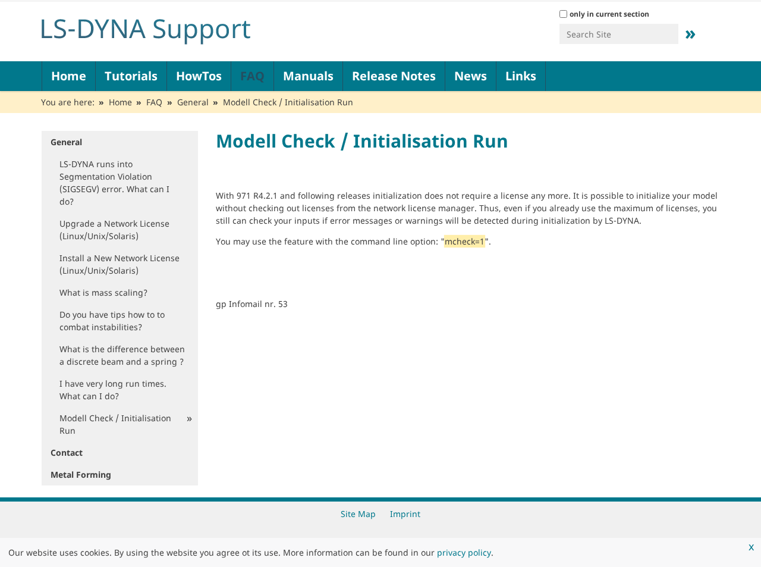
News (470, 76)
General (193, 102)
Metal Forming (81, 474)
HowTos (199, 76)
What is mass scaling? (103, 292)
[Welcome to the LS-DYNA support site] (184, 28)
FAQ (252, 76)
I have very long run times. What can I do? (112, 390)
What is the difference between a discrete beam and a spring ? (122, 355)
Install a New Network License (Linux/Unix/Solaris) (119, 264)
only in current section (609, 14)
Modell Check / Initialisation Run (115, 424)
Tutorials (131, 76)
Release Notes (394, 76)
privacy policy (464, 552)
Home (68, 76)
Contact (67, 452)
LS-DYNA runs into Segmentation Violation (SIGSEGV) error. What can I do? (114, 182)
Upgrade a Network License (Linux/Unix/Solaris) (114, 230)
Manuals (308, 76)
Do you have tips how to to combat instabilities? (112, 321)
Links (520, 76)
